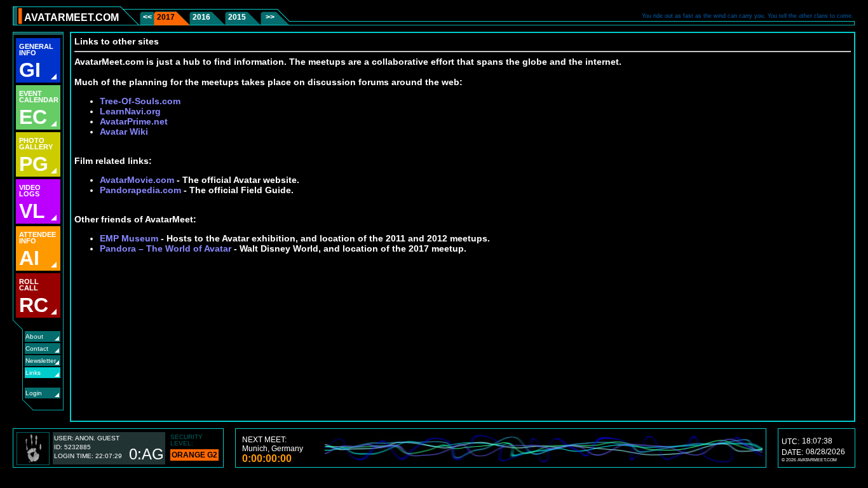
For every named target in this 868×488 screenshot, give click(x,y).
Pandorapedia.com (140, 190)
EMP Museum (129, 238)
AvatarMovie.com (137, 180)
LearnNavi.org (130, 111)
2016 (201, 17)
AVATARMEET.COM (71, 17)
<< (148, 17)
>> (269, 17)
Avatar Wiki (124, 131)
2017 (166, 17)
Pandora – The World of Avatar (165, 248)
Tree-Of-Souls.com (140, 101)
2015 (237, 17)
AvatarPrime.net (134, 121)
